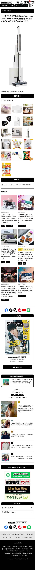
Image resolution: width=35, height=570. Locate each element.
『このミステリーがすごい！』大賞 (18, 555)
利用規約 (18, 537)
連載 (24, 263)
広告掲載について (27, 537)
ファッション (4, 5)
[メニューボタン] (33, 2)
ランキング (25, 2)
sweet (30, 546)
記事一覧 (21, 2)
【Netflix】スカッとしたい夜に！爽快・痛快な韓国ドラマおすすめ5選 (22, 435)
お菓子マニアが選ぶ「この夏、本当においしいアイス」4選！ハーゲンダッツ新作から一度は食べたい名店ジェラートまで (25, 256)
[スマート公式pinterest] (19, 311)
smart (28, 551)
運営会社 (22, 534)
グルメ (3, 225)
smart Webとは (6, 534)
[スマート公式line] (28, 311)
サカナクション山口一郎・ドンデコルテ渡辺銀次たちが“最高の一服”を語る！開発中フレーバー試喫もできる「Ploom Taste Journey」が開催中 (9, 291)
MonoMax (22, 551)
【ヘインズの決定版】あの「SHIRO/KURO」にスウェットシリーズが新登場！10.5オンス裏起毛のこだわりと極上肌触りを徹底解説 (22, 446)
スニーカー (19, 5)
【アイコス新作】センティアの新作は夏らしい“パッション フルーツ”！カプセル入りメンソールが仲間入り (25, 218)
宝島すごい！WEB (27, 553)
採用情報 (29, 534)
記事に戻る (17, 96)
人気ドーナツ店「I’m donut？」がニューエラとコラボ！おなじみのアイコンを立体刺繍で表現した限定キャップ (9, 218)
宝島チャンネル (7, 546)
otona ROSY (25, 548)
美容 (12, 5)
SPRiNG (31, 548)
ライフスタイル (22, 225)
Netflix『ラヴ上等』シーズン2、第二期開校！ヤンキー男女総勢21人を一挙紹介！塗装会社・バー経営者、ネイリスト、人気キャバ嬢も (22, 457)
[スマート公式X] (10, 311)
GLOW (16, 551)
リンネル (18, 548)
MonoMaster (8, 553)
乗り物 (8, 262)
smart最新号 (17, 2)
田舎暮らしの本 (17, 553)
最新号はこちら (17, 367)
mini (4, 548)
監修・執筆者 (15, 534)
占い (25, 5)
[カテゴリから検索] (17, 507)
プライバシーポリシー (9, 537)
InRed (14, 546)
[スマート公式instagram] (15, 311)
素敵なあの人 (10, 548)
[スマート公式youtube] (24, 311)
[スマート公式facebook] (6, 311)
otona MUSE (10, 551)
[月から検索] (17, 512)
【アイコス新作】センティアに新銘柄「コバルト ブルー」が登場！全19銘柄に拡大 (25, 289)
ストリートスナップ (29, 2)
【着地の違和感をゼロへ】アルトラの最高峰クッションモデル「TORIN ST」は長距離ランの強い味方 (22, 424)
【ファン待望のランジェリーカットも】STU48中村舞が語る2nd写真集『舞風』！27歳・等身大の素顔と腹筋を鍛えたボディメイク (26, 408)
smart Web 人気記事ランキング (17, 467)
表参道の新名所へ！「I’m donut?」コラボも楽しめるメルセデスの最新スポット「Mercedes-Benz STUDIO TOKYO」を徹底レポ (9, 254)
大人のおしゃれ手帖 (22, 546)
